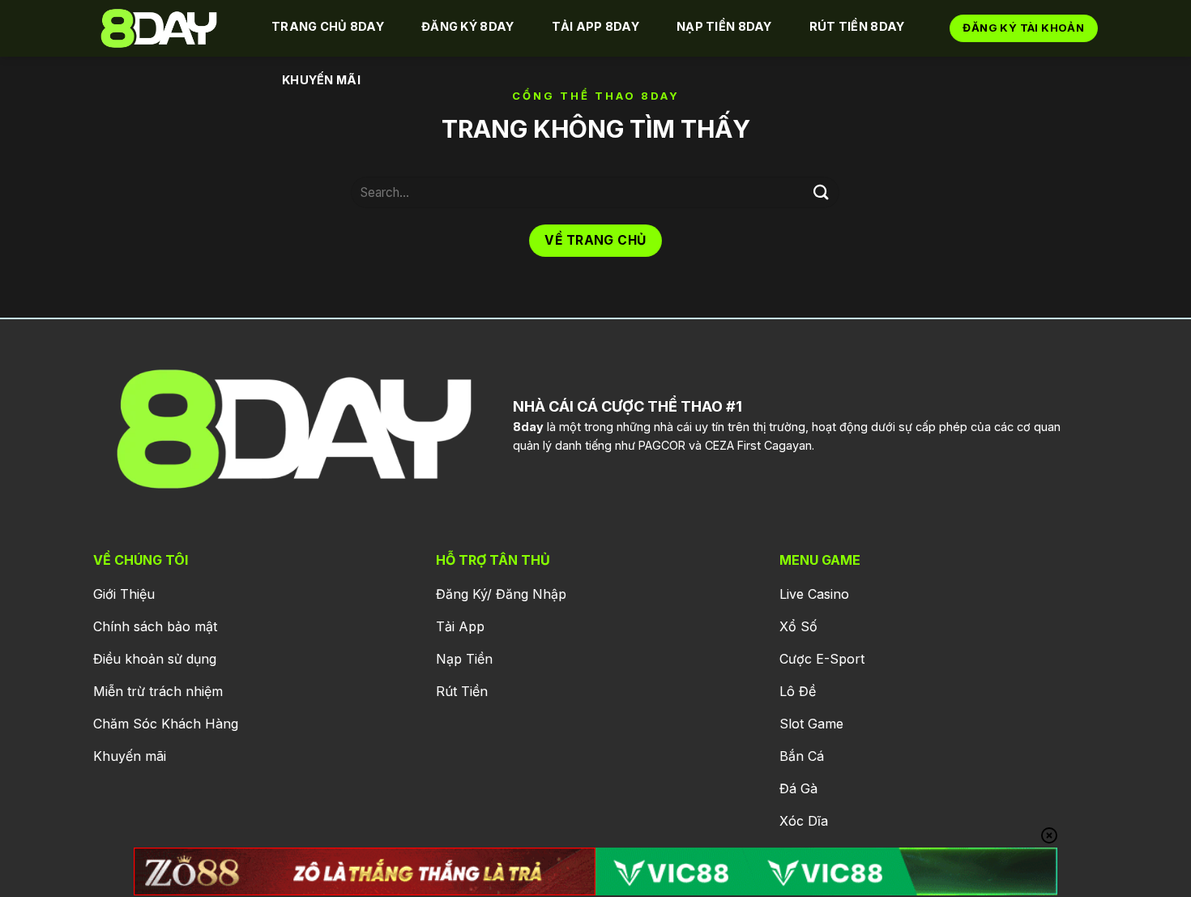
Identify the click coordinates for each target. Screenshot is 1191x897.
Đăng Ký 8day (467, 26)
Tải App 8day (595, 26)
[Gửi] (821, 192)
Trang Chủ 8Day (327, 26)
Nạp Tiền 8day (724, 26)
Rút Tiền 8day (857, 26)
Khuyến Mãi (321, 80)
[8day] (166, 28)
